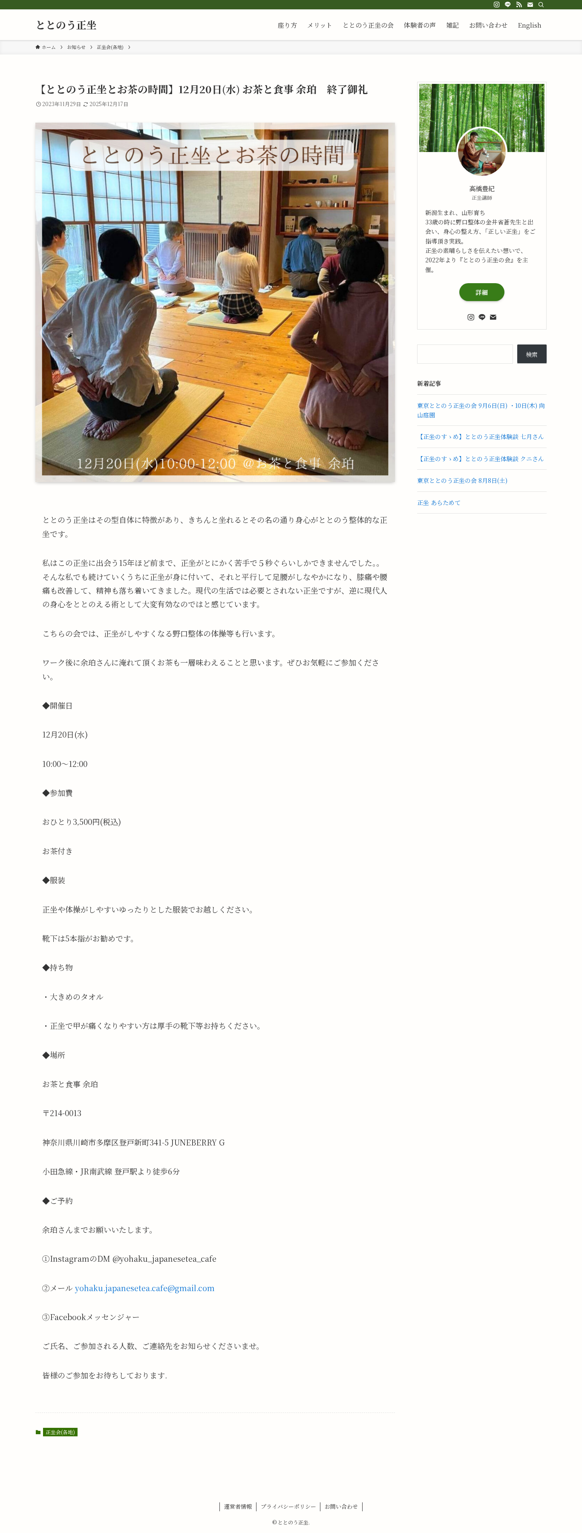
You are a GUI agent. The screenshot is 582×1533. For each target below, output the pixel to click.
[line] (507, 4)
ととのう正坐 (66, 25)
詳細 (481, 292)
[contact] (530, 4)
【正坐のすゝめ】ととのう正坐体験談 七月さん (481, 436)
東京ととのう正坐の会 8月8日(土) (463, 480)
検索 (532, 354)
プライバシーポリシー (288, 1506)
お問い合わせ (341, 1506)
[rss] (518, 4)
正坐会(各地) (60, 1431)
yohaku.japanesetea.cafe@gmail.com (145, 1287)
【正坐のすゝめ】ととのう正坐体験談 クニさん (481, 458)
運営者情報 (238, 1506)
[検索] (541, 4)
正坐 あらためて (439, 502)
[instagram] (496, 4)
